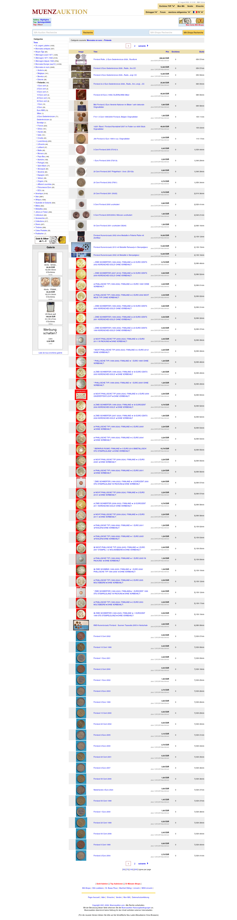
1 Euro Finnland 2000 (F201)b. (106, 160)
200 (135, 869)
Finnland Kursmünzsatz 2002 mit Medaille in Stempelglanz (116, 255)
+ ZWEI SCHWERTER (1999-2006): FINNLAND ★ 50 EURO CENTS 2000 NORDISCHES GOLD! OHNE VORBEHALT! (120, 307)
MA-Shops (86, 888)
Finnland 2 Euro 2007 (102, 768)
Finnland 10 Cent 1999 (102, 647)
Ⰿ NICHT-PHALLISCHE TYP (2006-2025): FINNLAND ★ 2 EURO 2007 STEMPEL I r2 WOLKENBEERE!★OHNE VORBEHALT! (119, 548)
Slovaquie (41, 168)
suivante (142, 45)
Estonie (40, 79)
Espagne (41, 175)
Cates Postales (41, 230)
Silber (39, 113)
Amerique (39, 193)
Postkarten (39, 233)
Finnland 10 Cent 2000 (102, 713)
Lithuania (41, 144)
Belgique (41, 73)
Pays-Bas (41, 156)
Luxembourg (42, 141)
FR (198, 12)
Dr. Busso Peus (111, 888)
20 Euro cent (42, 98)
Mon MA (181, 6)
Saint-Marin (42, 165)
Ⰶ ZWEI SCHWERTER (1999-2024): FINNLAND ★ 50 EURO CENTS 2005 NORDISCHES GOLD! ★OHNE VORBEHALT (120, 372)
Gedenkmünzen (43, 119)
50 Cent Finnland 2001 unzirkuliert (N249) (110, 225)
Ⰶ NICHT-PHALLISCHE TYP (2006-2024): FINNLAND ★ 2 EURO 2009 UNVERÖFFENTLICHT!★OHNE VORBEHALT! (121, 394)
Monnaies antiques (42, 48)
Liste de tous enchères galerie (50, 352)
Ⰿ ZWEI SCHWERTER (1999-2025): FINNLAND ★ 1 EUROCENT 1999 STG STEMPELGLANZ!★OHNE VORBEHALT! (119, 614)
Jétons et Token (41, 212)
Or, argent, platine (42, 45)
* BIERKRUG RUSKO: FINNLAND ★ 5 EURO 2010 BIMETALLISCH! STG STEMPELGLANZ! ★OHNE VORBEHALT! (120, 449)
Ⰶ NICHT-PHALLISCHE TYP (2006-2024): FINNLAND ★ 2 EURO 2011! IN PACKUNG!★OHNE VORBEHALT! (119, 340)
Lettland (41, 147)
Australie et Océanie (43, 202)
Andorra (41, 70)
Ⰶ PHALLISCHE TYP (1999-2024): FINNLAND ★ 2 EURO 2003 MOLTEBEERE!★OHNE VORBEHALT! (118, 603)
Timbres (38, 227)
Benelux (41, 76)
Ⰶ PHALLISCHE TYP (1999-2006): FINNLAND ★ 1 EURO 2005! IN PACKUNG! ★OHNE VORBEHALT (120, 559)
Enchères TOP (165, 6)
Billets (37, 205)
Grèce (40, 128)
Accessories (40, 218)
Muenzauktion (127, 907)
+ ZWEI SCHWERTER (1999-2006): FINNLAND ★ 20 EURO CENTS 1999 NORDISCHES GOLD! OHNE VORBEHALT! (120, 329)
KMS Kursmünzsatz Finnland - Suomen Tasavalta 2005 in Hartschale (121, 625)
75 (127, 869)
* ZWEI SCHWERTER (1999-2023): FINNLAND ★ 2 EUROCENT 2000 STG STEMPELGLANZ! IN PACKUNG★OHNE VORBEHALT (121, 482)
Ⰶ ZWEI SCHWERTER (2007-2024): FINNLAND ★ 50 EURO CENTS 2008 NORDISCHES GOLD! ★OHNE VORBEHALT (120, 416)
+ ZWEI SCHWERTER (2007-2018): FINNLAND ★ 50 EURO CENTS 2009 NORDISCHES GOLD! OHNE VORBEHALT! (120, 274)
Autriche (41, 159)
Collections (39, 221)
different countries (44, 184)
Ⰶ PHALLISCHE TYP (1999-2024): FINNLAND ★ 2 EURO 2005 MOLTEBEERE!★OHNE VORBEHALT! (118, 581)
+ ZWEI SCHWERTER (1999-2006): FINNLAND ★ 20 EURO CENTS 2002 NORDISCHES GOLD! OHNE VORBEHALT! (120, 263)
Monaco (41, 153)
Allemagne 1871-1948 (44, 58)
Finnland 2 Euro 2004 (102, 855)
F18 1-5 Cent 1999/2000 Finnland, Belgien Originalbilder (116, 116)
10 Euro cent (42, 95)
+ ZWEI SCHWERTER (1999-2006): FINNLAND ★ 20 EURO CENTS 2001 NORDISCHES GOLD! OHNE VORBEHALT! (120, 318)
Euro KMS (41, 110)
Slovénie (41, 172)
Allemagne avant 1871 (44, 54)
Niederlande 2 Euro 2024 (103, 790)
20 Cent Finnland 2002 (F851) (105, 182)
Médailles (39, 209)
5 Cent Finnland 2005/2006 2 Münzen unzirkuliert (113, 215)
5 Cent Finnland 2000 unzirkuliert (106, 204)
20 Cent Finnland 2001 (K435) (105, 193)
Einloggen (150, 12)
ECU (39, 190)
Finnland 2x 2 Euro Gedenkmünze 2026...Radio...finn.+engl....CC (119, 84)
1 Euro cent (41, 85)
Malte (40, 150)
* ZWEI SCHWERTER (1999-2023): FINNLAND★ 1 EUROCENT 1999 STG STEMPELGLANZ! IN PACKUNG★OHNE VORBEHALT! (121, 592)
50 (124, 869)
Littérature (39, 215)
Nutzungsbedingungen (142, 907)
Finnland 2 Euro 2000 (102, 746)
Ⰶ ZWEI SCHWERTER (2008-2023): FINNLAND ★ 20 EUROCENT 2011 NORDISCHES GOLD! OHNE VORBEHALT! (120, 504)
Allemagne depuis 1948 (44, 61)
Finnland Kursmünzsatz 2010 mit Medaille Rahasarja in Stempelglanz (121, 247)
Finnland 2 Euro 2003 (102, 691)
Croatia (40, 138)
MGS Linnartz (147, 888)
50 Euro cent (42, 101)
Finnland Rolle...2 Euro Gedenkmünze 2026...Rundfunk (115, 59)
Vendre (190, 6)
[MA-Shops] (191, 23)
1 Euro (39, 104)
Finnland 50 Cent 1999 (102, 800)
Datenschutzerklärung (140, 897)
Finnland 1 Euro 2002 (102, 680)
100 (131, 869)
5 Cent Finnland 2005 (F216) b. (106, 149)
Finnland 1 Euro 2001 (102, 658)
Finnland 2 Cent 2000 (102, 669)
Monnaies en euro (42, 67)
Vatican (40, 178)
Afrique (38, 199)
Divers (37, 224)
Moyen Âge (39, 51)
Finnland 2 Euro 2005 (102, 735)
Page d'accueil (93, 897)
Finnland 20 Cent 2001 (102, 757)
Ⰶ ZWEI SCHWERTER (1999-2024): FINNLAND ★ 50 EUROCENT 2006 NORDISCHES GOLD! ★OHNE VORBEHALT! (120, 405)
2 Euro (39, 107)
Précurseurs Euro (44, 187)
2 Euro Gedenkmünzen (46, 116)
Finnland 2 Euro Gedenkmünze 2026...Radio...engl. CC (115, 75)
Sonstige (40, 122)
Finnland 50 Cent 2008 (102, 833)
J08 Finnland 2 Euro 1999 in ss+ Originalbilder (112, 138)
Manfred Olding (125, 888)
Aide (103, 897)
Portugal (41, 162)
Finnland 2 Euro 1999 (102, 702)
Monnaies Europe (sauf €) (45, 64)
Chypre (40, 181)
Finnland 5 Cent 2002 (102, 636)
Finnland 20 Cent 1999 (102, 822)
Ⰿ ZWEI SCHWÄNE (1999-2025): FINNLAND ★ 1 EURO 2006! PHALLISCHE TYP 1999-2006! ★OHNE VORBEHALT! (118, 570)
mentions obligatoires (177, 12)
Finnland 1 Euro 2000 (102, 811)
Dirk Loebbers (97, 888)
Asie (37, 196)
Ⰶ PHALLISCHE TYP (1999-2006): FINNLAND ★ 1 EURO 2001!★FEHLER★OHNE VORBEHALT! (119, 526)
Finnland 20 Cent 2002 (102, 724)
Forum (163, 12)
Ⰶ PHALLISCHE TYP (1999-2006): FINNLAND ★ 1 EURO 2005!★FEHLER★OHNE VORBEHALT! (119, 537)
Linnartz (136, 888)
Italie (39, 135)
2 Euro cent (41, 88)
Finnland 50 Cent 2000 (102, 779)
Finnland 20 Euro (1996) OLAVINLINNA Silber (111, 95)
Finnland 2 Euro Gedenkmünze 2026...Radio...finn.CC (115, 68)
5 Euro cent (41, 91)
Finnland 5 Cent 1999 (102, 844)
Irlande (40, 132)
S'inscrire (200, 6)
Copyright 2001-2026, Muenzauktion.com (108, 905)
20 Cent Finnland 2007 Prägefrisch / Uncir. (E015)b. (114, 171)
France (40, 125)
